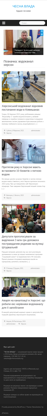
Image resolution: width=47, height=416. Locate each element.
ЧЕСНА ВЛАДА (24, 6)
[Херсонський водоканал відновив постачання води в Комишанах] (23, 87)
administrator (35, 131)
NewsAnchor (36, 407)
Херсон (8, 133)
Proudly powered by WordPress (13, 407)
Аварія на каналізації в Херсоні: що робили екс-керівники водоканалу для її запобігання (23, 304)
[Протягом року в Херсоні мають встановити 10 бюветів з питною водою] (23, 151)
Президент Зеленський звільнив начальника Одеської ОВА (27, 51)
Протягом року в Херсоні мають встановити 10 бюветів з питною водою (21, 171)
